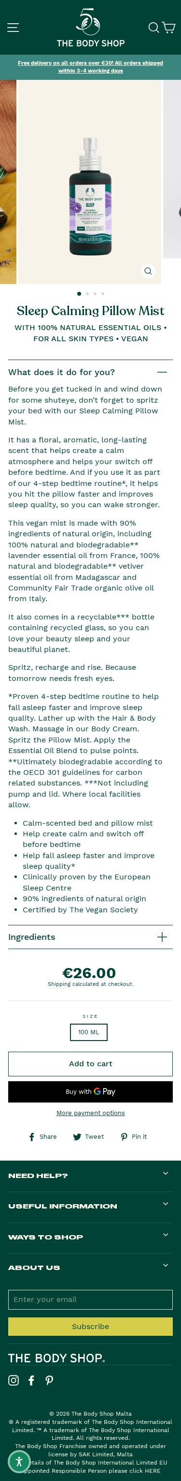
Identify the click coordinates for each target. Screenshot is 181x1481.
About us (34, 1267)
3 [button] (96, 294)
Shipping (59, 984)
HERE (153, 1470)
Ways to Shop (45, 1236)
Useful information (62, 1205)
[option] (90, 67)
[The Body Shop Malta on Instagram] (13, 1380)
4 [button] (103, 294)
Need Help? (38, 1175)
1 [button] (79, 294)
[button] (19, 1461)
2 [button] (88, 294)
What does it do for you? (61, 372)
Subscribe (90, 1326)
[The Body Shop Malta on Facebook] (31, 1380)
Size (90, 1016)
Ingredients (32, 937)
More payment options (90, 1113)
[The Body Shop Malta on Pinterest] (49, 1380)
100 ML (88, 1032)
